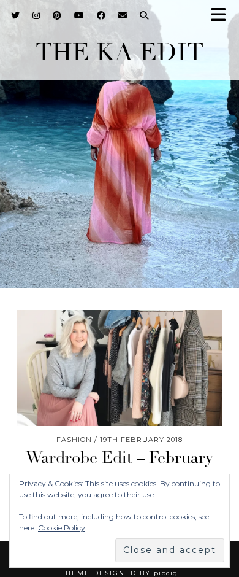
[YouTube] (79, 15)
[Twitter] (15, 15)
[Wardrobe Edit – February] (119, 368)
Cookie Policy (61, 527)
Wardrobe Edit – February (119, 458)
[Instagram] (36, 15)
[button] (222, 15)
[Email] (122, 15)
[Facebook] (101, 15)
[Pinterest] (57, 15)
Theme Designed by (119, 573)
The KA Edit (119, 52)
